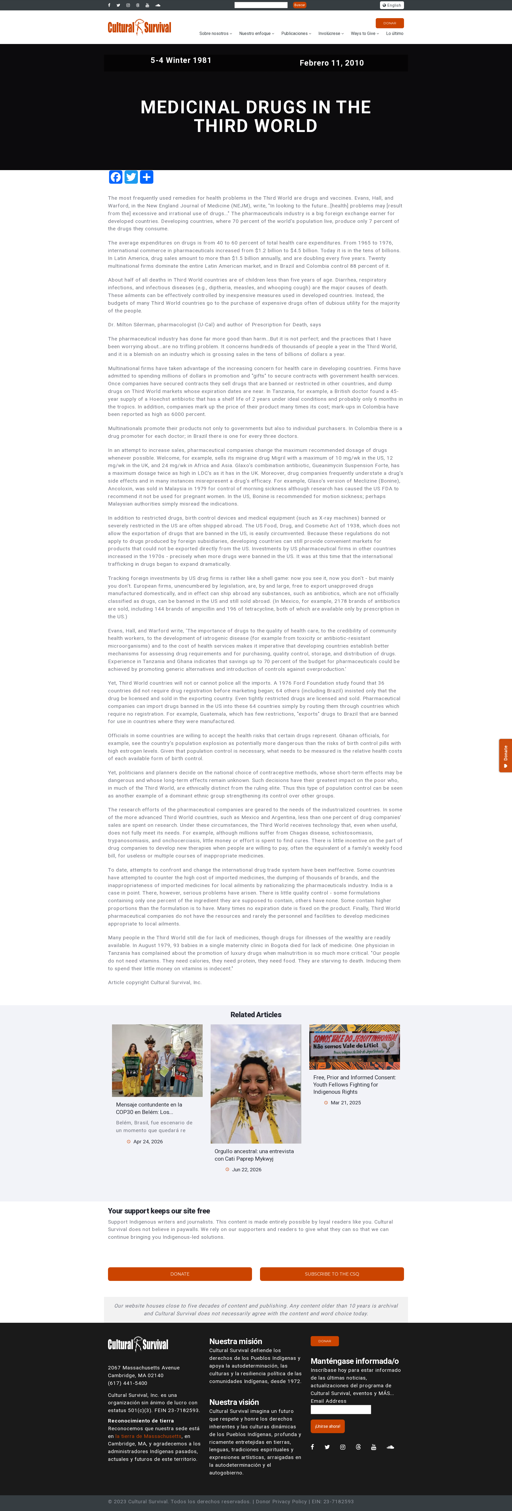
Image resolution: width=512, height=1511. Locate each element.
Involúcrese (329, 33)
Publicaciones (294, 33)
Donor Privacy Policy (281, 1501)
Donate (180, 1274)
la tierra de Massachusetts (148, 1436)
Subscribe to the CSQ (332, 1274)
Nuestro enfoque (255, 33)
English (393, 5)
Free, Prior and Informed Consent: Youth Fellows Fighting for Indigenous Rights (354, 1084)
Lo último (394, 33)
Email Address (328, 1401)
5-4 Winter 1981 (181, 60)
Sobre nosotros (214, 33)
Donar (389, 23)
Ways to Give (363, 33)
